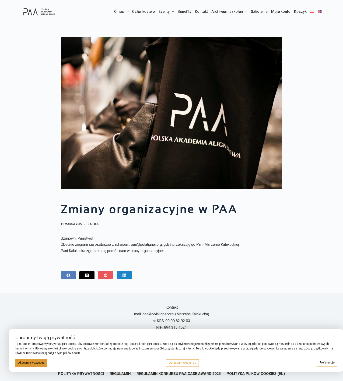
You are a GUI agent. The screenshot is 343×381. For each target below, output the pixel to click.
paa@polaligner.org (158, 314)
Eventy (164, 11)
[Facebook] (68, 275)
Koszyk (300, 11)
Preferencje (327, 362)
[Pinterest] (105, 275)
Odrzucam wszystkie (182, 362)
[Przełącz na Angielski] (319, 11)
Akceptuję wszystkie (31, 362)
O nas (119, 11)
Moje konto (280, 11)
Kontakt (201, 11)
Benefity (184, 11)
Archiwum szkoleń (227, 11)
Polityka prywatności (81, 373)
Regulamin (120, 373)
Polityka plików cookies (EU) (256, 373)
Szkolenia (259, 11)
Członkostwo (143, 11)
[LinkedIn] (124, 275)
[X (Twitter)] (86, 275)
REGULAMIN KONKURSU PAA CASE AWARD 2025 (178, 373)
